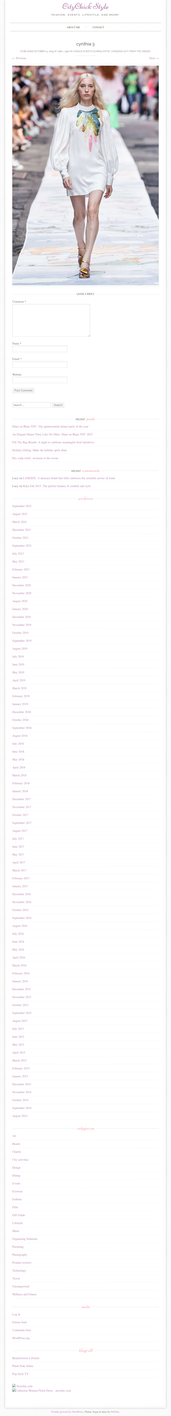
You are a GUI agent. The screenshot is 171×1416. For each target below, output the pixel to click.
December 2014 (21, 1084)
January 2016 (20, 981)
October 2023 (20, 538)
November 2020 (21, 593)
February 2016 (21, 973)
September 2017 (21, 823)
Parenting (18, 1247)
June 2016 (18, 942)
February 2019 (21, 696)
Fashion (16, 1199)
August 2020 (19, 601)
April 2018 (18, 767)
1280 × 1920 (63, 51)
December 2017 (21, 799)
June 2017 (18, 846)
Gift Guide (18, 1215)
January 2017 (20, 886)
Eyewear (17, 1191)
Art (14, 1136)
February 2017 (21, 878)
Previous (19, 58)
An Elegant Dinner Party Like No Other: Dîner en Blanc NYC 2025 (52, 434)
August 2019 (19, 648)
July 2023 (18, 553)
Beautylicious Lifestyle (25, 1358)
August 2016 (19, 926)
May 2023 (18, 561)
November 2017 (21, 807)
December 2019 (21, 617)
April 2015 (18, 1052)
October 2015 (20, 1005)
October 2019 (20, 633)
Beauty (16, 1144)
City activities (20, 1160)
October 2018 (20, 720)
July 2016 (18, 934)
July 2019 (18, 656)
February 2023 (21, 569)
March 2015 (19, 1060)
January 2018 (20, 791)
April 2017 (18, 862)
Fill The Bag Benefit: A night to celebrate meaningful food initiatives (53, 442)
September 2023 (21, 546)
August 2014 (19, 1116)
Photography (19, 1255)
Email (17, 359)
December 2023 (21, 530)
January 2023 (20, 577)
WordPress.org (21, 1338)
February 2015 (21, 1068)
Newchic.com (24, 1386)
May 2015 (18, 1044)
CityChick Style (85, 6)
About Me (73, 27)
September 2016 (21, 918)
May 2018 (18, 759)
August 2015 (19, 1021)
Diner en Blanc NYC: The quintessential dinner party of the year (50, 426)
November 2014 (21, 1092)
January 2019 (20, 704)
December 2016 (21, 894)
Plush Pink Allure (22, 1366)
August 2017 (19, 831)
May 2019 (18, 672)
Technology (19, 1270)
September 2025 (21, 506)
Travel (16, 1278)
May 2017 (18, 854)
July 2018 (18, 744)
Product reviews (21, 1262)
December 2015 (21, 989)
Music (15, 1231)
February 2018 (21, 783)
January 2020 (20, 609)
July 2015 (18, 1029)
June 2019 (18, 664)
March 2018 (19, 775)
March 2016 (19, 965)
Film (15, 1207)
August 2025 (19, 514)
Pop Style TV (20, 1374)
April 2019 (18, 680)
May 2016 (18, 949)
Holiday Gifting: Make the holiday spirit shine (39, 450)
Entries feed (19, 1322)
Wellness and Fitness (24, 1294)
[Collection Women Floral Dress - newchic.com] (41, 1390)
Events (16, 1183)
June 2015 (18, 1037)
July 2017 (18, 839)
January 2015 (20, 1076)
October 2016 (20, 910)
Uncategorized (20, 1286)
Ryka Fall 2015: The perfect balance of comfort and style (57, 486)
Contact (98, 27)
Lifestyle (17, 1223)
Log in (16, 1314)
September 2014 (21, 1108)
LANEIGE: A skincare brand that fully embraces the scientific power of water (69, 478)
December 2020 (21, 585)
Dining (16, 1175)
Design (16, 1167)
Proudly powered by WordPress (67, 1411)
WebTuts (115, 1411)
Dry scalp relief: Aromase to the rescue (35, 458)
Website (16, 374)
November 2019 (21, 625)
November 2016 (21, 902)
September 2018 (21, 728)
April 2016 (18, 957)
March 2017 (19, 870)
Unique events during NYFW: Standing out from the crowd (111, 51)
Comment (19, 301)
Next (154, 58)
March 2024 (19, 522)
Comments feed (21, 1330)
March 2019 (19, 688)
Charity (16, 1152)
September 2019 (21, 641)
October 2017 (20, 815)
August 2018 (19, 736)
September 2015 (21, 1013)
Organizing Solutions (24, 1239)
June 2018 (18, 751)
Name (16, 343)
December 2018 (21, 712)
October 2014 (20, 1100)
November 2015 (21, 997)
